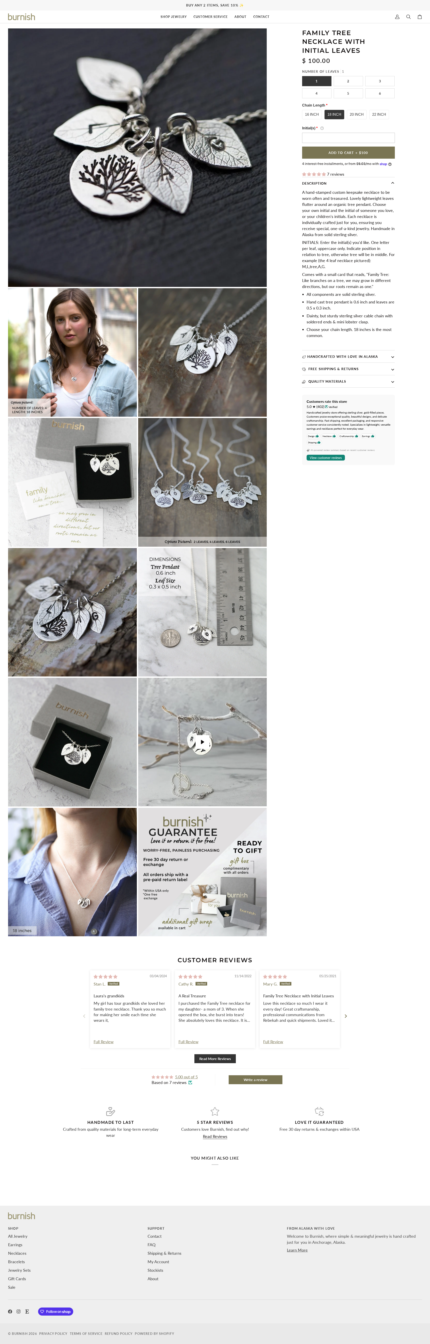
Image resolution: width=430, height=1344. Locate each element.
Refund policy (119, 1333)
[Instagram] (19, 1312)
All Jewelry (17, 1236)
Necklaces (17, 1253)
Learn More (297, 1250)
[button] (173, 17)
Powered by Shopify (154, 1333)
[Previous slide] (84, 1016)
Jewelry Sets (19, 1270)
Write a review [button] (255, 1079)
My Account (158, 1261)
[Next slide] (345, 1016)
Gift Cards (17, 1278)
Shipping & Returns (164, 1253)
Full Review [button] (104, 1041)
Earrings (15, 1244)
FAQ (151, 1244)
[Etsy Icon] (27, 1312)
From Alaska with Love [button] (311, 1228)
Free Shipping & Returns (333, 369)
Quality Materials (326, 381)
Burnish (20, 1333)
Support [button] (156, 1228)
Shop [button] (13, 1228)
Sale (11, 1287)
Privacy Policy (53, 1333)
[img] (105, 976)
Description (314, 183)
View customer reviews (326, 458)
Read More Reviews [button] (215, 1058)
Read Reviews (215, 1136)
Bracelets (16, 1261)
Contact (154, 1236)
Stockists (155, 1270)
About (153, 1278)
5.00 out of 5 (186, 1076)
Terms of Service (86, 1333)
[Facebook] (10, 1312)
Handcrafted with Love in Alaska (342, 356)
